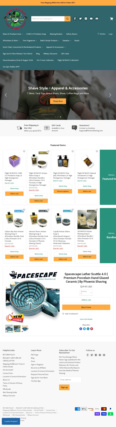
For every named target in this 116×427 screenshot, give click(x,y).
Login (111, 34)
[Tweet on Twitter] (84, 328)
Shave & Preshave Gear (12, 34)
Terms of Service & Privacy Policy (45, 413)
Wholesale (7, 389)
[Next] (110, 95)
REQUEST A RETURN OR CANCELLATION (29, 408)
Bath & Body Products (49, 40)
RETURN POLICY (9, 355)
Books (77, 40)
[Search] (67, 18)
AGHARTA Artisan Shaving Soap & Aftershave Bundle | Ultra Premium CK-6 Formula (85, 236)
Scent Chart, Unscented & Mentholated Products (22, 47)
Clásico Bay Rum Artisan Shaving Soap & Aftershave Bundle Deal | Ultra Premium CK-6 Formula (14, 236)
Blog (38, 54)
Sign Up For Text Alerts (39, 378)
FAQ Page (34, 355)
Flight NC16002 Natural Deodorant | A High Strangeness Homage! (86, 175)
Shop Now (58, 101)
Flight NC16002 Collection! (68, 60)
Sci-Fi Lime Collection (45, 60)
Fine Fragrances (29, 40)
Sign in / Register (37, 365)
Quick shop (14, 188)
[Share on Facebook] (80, 328)
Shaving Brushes (56, 34)
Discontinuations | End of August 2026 (18, 60)
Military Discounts (50, 54)
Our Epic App (36, 381)
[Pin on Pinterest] (91, 328)
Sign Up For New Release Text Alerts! (17, 54)
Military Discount (9, 396)
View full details (86, 319)
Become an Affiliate (38, 368)
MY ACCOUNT (8, 370)
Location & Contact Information (14, 377)
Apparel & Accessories (55, 47)
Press (33, 361)
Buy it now (86, 307)
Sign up (64, 387)
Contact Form (8, 373)
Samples (66, 40)
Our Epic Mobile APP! (11, 67)
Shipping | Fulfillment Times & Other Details (17, 410)
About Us (6, 380)
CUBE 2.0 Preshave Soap (36, 34)
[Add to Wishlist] (24, 151)
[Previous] (6, 95)
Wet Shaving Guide (10, 392)
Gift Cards (65, 54)
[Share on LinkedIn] (88, 328)
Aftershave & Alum (10, 40)
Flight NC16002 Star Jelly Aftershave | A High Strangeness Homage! (62, 175)
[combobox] (47, 18)
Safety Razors (71, 34)
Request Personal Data (39, 374)
